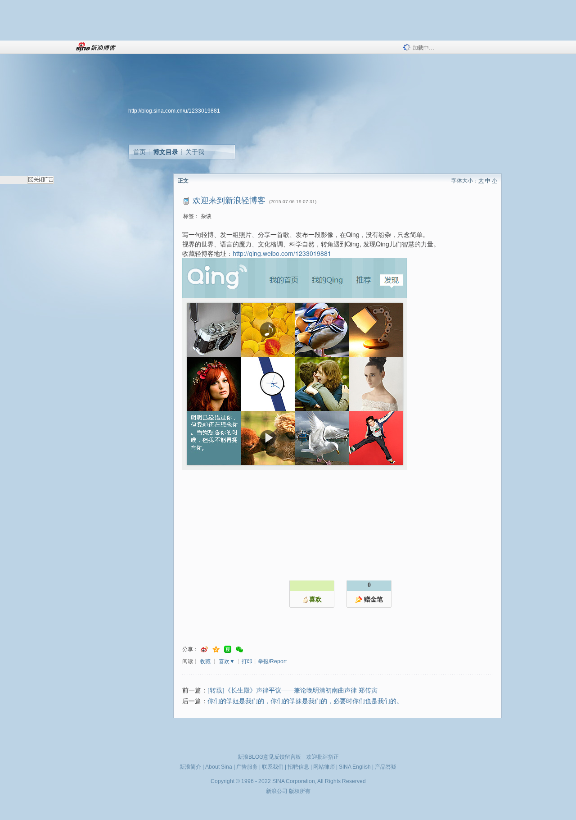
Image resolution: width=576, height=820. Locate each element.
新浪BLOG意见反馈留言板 (269, 757)
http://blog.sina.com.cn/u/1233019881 (174, 111)
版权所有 (299, 791)
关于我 (194, 151)
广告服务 (247, 767)
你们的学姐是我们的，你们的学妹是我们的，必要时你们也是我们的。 (305, 701)
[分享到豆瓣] (227, 649)
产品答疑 (385, 767)
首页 (139, 151)
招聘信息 (298, 767)
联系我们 (273, 767)
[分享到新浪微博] (204, 649)
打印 (247, 661)
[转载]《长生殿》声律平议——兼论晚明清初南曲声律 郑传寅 (292, 690)
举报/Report (272, 661)
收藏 (205, 661)
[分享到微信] (239, 649)
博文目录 (165, 151)
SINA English (355, 767)
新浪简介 (190, 767)
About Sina (218, 767)
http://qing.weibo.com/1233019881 (282, 253)
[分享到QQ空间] (216, 649)
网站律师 (324, 767)
